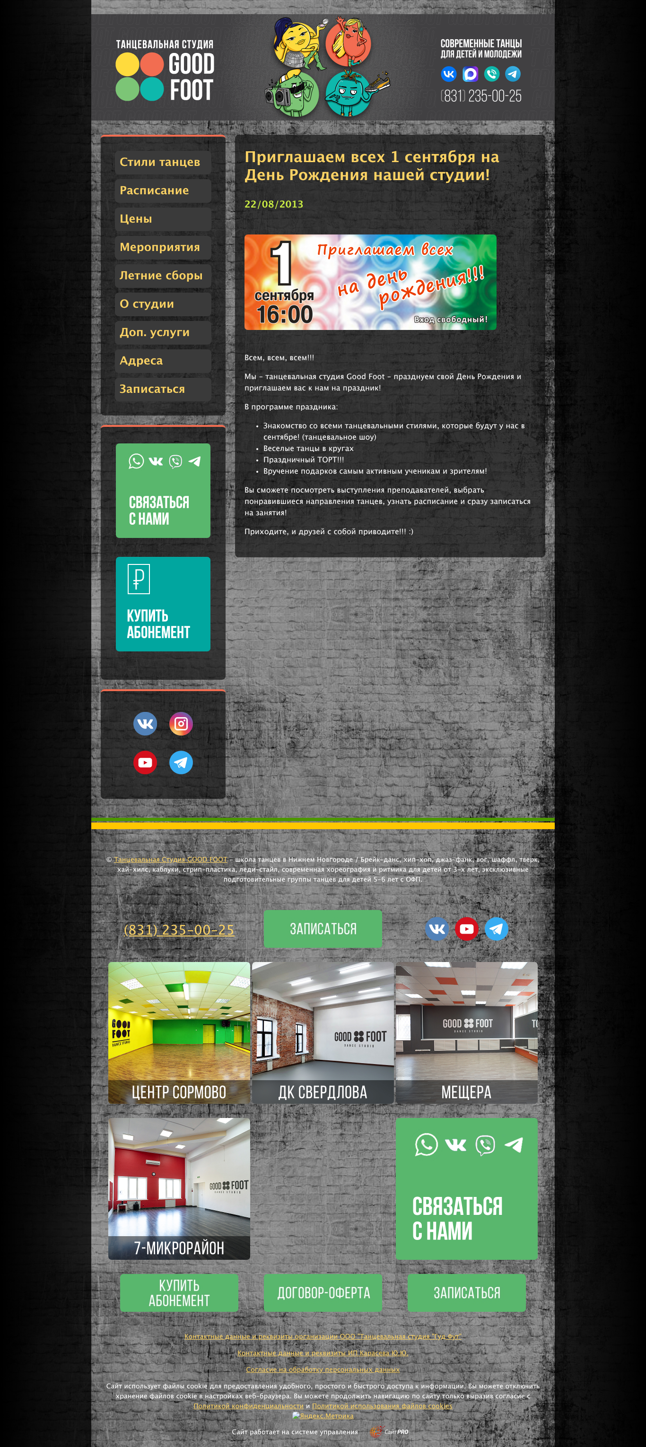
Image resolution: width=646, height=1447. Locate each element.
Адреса (141, 361)
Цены (136, 219)
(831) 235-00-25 (179, 930)
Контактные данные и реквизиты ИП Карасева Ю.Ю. (322, 1353)
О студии (147, 304)
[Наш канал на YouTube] (145, 772)
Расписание (154, 191)
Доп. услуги (155, 332)
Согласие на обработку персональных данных (323, 1370)
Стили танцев (160, 162)
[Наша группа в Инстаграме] (181, 733)
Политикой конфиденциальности (248, 1406)
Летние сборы (161, 276)
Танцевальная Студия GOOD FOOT (170, 860)
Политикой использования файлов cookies (382, 1406)
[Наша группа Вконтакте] (145, 733)
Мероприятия (160, 247)
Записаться (152, 389)
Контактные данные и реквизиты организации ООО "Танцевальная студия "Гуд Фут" (323, 1337)
